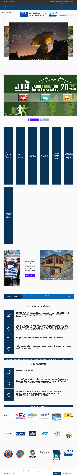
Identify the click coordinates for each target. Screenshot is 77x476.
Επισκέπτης (49, 12)
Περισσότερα (34, 120)
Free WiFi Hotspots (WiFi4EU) (20, 156)
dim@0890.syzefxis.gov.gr (67, 1)
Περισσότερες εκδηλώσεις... (38, 406)
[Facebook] (4, 1)
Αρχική (16, 12)
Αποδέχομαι (57, 473)
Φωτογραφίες (7, 17)
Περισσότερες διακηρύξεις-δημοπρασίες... (35, 359)
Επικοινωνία (16, 17)
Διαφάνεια (40, 12)
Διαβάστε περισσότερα (10, 473)
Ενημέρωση (31, 12)
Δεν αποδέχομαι (67, 473)
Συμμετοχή (45, 120)
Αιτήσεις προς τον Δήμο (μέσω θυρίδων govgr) (8, 156)
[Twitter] (6, 1)
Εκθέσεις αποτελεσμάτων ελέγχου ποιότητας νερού (69, 156)
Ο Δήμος (23, 12)
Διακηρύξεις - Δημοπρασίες (32, 155)
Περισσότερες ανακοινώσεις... (13, 359)
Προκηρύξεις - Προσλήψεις (44, 155)
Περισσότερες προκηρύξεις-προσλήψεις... (60, 359)
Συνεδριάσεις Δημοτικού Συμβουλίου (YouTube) (8, 215)
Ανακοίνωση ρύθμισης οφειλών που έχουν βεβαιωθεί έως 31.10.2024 (38, 296)
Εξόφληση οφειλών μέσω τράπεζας (56, 156)
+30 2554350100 (55, 1)
